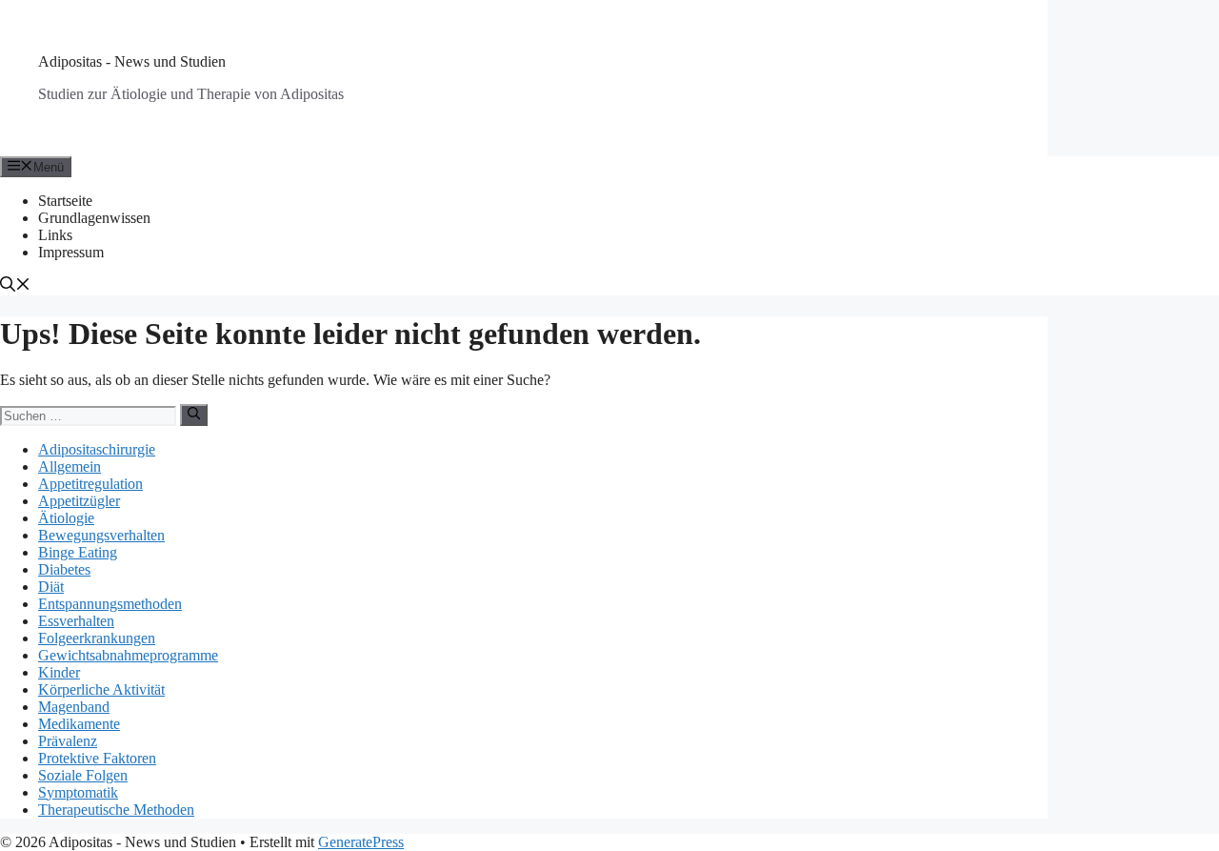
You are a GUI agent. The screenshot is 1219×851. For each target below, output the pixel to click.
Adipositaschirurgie (96, 449)
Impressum (71, 252)
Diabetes (64, 569)
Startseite (65, 200)
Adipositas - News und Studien (132, 61)
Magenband (74, 707)
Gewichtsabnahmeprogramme (128, 655)
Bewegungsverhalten (101, 535)
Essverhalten (76, 621)
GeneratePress (361, 842)
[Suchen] (194, 414)
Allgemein (69, 466)
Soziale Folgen (83, 775)
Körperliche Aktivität (101, 689)
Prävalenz (67, 741)
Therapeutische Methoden (116, 809)
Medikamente (79, 724)
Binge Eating (77, 552)
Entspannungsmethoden (110, 604)
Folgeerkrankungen (96, 638)
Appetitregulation (90, 484)
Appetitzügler (79, 501)
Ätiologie (66, 518)
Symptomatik (78, 792)
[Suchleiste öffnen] (15, 286)
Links (55, 235)
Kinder (59, 672)
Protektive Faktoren (97, 758)
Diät (51, 586)
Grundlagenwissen (94, 218)
